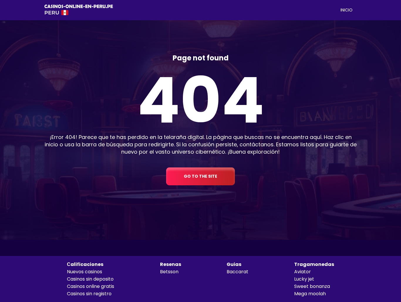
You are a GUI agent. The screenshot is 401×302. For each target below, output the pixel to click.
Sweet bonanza (312, 286)
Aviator (302, 271)
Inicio (347, 10)
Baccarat (237, 271)
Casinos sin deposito (90, 279)
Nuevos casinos (84, 271)
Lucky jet (304, 279)
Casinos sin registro (89, 293)
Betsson (169, 271)
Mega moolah (310, 293)
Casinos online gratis (90, 286)
